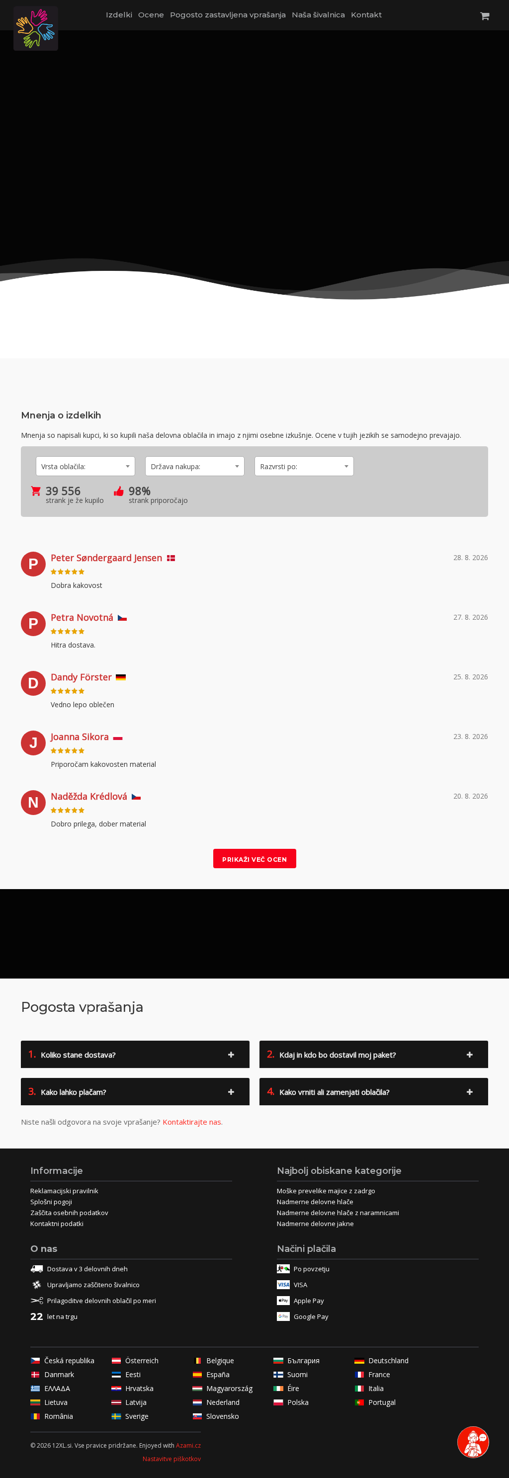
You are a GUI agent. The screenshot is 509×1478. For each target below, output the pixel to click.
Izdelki (119, 14)
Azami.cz (188, 1445)
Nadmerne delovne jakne (315, 1223)
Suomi (297, 1374)
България (303, 1360)
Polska (298, 1402)
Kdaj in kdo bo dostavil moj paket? (331, 1054)
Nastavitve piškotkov (172, 1459)
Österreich (142, 1360)
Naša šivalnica (318, 14)
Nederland (223, 1402)
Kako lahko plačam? (67, 1091)
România (58, 1416)
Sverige (137, 1416)
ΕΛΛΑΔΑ (57, 1388)
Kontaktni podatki (57, 1223)
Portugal (382, 1402)
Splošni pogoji (51, 1201)
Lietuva (56, 1402)
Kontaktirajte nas (192, 1122)
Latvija (136, 1402)
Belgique (220, 1360)
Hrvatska (139, 1388)
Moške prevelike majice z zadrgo (326, 1190)
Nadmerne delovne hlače (315, 1201)
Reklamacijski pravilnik (64, 1190)
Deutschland (388, 1360)
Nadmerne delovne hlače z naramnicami (338, 1212)
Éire (293, 1388)
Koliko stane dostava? (72, 1054)
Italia (376, 1388)
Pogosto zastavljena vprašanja (228, 14)
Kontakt (366, 14)
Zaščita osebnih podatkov (69, 1212)
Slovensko (222, 1416)
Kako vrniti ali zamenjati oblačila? (328, 1091)
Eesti (133, 1374)
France (379, 1374)
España (218, 1374)
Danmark (59, 1374)
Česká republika (69, 1360)
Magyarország (229, 1388)
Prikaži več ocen (254, 859)
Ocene (151, 14)
